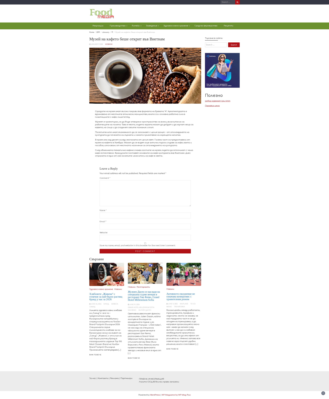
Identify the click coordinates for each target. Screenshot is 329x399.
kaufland (184, 304)
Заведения (151, 26)
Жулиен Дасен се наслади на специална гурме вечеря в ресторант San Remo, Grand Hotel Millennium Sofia (144, 295)
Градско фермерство (205, 26)
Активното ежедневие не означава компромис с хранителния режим (180, 296)
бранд (106, 304)
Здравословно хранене (175, 26)
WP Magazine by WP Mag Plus (176, 395)
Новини (108, 44)
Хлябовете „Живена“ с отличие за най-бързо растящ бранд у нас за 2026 (105, 296)
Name (103, 210)
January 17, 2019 (97, 44)
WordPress (155, 395)
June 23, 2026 (96, 304)
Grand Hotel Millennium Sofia (141, 307)
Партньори (126, 378)
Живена (114, 304)
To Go (193, 304)
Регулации (98, 26)
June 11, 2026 (173, 304)
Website (103, 233)
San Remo (132, 310)
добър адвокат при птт (217, 101)
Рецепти (228, 26)
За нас (92, 378)
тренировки (179, 307)
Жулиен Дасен (145, 310)
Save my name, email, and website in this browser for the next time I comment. (138, 245)
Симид (92, 307)
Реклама (114, 378)
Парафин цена (212, 106)
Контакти (103, 378)
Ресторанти (143, 287)
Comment (105, 178)
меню (169, 307)
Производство (118, 26)
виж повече (95, 355)
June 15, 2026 (135, 304)
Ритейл (136, 26)
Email (103, 222)
